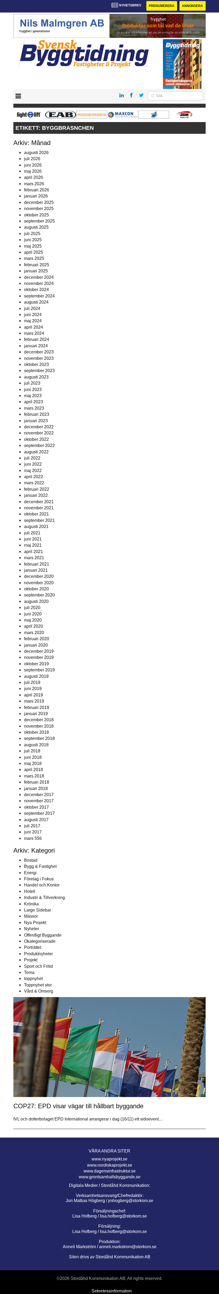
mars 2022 (34, 483)
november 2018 (39, 726)
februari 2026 (36, 190)
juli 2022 (32, 458)
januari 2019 (36, 713)
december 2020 (39, 576)
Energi (30, 872)
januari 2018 (36, 788)
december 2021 (39, 501)
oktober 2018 (36, 732)
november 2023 (39, 358)
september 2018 (39, 738)
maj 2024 (33, 321)
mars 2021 (34, 557)
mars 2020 (34, 632)
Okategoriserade (40, 941)
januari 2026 (36, 196)
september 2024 (39, 296)
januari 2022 (36, 495)
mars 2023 (34, 408)
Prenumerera (161, 6)
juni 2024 (33, 314)
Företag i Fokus (39, 879)
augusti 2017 (36, 819)
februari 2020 (36, 638)
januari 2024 (36, 346)
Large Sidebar (37, 910)
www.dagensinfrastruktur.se (110, 1171)
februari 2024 (36, 339)
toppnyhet (33, 978)
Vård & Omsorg (38, 991)
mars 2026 (34, 184)
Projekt (30, 960)
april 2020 (33, 626)
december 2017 (39, 794)
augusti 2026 (36, 152)
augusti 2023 (36, 377)
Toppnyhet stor (38, 985)
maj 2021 (33, 545)
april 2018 (33, 769)
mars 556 (33, 838)
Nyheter (31, 928)
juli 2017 (32, 826)
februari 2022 (36, 489)
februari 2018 (36, 782)
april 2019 (33, 695)
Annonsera (192, 6)
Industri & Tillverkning (44, 897)
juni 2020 (33, 614)
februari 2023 (36, 414)
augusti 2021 (36, 526)
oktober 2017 (36, 807)
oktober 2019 (36, 664)
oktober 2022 (36, 439)
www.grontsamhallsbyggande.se (109, 1177)
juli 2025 (32, 233)
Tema (29, 972)
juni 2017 (33, 832)
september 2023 (39, 370)
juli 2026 (32, 158)
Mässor (31, 916)
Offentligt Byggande (42, 935)
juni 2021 (33, 539)
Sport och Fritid (38, 966)
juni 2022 (33, 464)
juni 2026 (33, 165)
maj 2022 (33, 470)
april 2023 (33, 402)
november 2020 (39, 583)
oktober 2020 (36, 589)
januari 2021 (36, 570)
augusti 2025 (36, 227)
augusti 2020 (36, 601)
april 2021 (33, 551)
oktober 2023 (36, 364)
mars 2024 (34, 333)
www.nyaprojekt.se (109, 1159)
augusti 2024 (36, 302)
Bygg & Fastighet (40, 866)
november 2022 (39, 433)
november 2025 (39, 208)
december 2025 (39, 202)
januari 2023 (36, 420)
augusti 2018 (36, 745)
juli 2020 (32, 607)
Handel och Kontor (42, 885)
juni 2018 (33, 757)
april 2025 (33, 252)
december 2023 (39, 352)
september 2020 (39, 595)
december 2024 (39, 277)
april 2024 (33, 327)
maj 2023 (33, 395)
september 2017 (39, 813)
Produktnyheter (38, 954)
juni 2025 (33, 239)
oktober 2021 (36, 514)
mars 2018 (34, 776)
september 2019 (39, 670)
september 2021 (39, 520)
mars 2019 (34, 701)
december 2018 (39, 719)
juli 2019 (32, 682)
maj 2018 (33, 763)
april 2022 (33, 476)
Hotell (29, 891)
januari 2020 (36, 645)
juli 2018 (32, 751)
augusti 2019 (36, 676)
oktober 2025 (36, 215)
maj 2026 (33, 171)
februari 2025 (36, 265)
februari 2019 (36, 707)
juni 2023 (33, 389)
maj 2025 (33, 246)
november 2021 (39, 508)
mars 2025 (34, 258)
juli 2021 (32, 533)
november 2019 (39, 657)
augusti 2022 (36, 452)
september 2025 (39, 221)
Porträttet (32, 947)
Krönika (31, 904)
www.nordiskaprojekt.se (109, 1165)
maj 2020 (33, 620)
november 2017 (39, 801)
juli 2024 (32, 308)
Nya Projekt (35, 922)
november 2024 (39, 283)
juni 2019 (33, 688)
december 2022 (39, 427)
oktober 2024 (36, 289)
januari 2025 (36, 271)
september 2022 (39, 445)
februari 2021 (36, 564)
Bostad (30, 860)
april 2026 (33, 177)
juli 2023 (32, 383)
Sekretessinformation (112, 1291)
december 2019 (39, 651)
